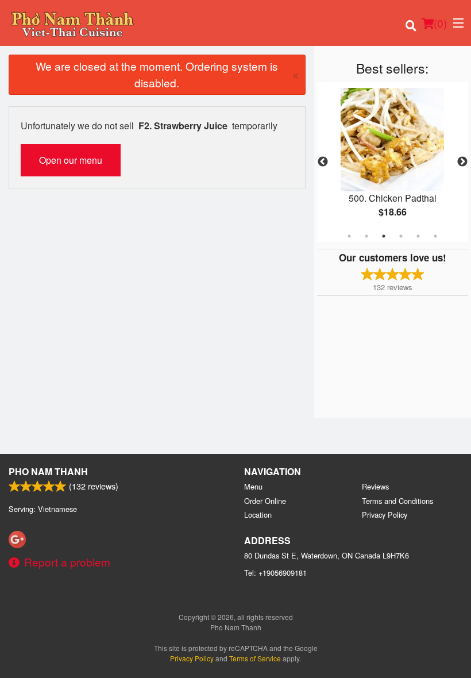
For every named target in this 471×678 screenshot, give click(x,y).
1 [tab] (349, 236)
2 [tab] (366, 236)
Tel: (275, 572)
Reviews (375, 486)
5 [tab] (418, 236)
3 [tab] (383, 236)
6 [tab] (435, 236)
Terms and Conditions (397, 500)
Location (258, 514)
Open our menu (70, 160)
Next (462, 162)
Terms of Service (255, 658)
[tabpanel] (392, 162)
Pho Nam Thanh (48, 471)
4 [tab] (401, 236)
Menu (253, 486)
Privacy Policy (384, 514)
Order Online (265, 500)
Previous (323, 162)
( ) (440, 22)
